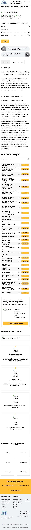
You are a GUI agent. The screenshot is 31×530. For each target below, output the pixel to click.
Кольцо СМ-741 (6, 292)
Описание (5, 62)
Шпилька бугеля (6, 279)
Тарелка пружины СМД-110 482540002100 (8, 232)
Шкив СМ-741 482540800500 (6, 243)
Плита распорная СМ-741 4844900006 (7, 257)
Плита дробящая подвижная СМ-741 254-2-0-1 (9, 248)
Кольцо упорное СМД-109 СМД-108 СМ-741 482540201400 (8, 289)
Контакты (28, 501)
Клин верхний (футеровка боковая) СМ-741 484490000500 (8, 213)
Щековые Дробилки (5, 501)
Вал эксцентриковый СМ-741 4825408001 (8, 261)
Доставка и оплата (18, 62)
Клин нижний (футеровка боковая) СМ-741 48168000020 (9, 208)
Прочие (15, 507)
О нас (27, 499)
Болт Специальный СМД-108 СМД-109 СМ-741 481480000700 (8, 174)
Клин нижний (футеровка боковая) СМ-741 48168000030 (9, 203)
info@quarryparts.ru (19, 317)
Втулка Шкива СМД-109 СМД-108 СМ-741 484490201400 (8, 283)
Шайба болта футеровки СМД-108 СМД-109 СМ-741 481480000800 (9, 169)
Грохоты (3, 504)
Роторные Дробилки (5, 502)
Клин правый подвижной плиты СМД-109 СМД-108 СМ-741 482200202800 (9, 193)
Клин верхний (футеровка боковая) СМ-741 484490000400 (8, 218)
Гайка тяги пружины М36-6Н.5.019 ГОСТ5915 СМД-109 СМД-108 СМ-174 (8, 180)
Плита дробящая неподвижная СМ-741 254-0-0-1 (8, 253)
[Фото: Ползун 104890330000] (15, 12)
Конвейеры (3, 507)
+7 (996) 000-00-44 (16, 3)
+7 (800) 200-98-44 (16, 1)
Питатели (3, 506)
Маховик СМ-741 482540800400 (7, 239)
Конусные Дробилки (5, 499)
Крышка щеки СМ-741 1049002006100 (8, 198)
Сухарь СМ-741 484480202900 (6, 269)
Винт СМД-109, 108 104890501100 (7, 265)
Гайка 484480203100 (7, 272)
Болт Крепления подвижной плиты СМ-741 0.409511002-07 (8, 223)
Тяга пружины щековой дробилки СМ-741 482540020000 (8, 228)
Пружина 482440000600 (8, 236)
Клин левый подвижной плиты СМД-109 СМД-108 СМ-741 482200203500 (8, 186)
